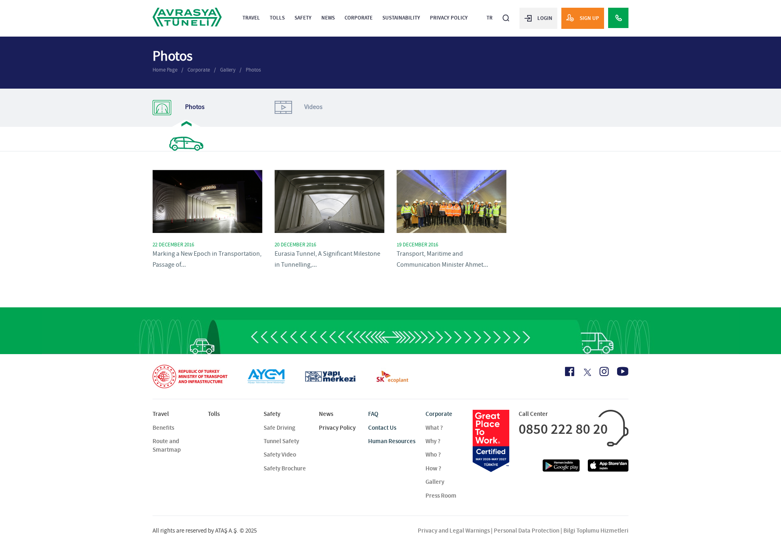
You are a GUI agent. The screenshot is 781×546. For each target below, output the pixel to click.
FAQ (373, 414)
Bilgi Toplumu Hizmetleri (595, 530)
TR (489, 17)
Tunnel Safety (281, 441)
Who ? (433, 454)
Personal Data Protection (526, 530)
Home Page (165, 69)
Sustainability (401, 17)
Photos (253, 69)
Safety (303, 17)
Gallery (228, 69)
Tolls (277, 17)
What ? (434, 428)
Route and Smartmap (167, 445)
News (328, 17)
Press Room (440, 496)
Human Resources (391, 441)
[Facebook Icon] (569, 371)
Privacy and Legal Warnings (454, 530)
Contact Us (382, 428)
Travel (251, 17)
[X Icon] (586, 372)
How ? (433, 468)
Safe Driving (279, 428)
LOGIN (544, 18)
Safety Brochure (285, 468)
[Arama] (506, 14)
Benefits (163, 428)
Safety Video (280, 454)
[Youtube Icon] (622, 371)
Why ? (433, 441)
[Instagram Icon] (604, 371)
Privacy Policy (449, 17)
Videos (313, 107)
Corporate (359, 17)
